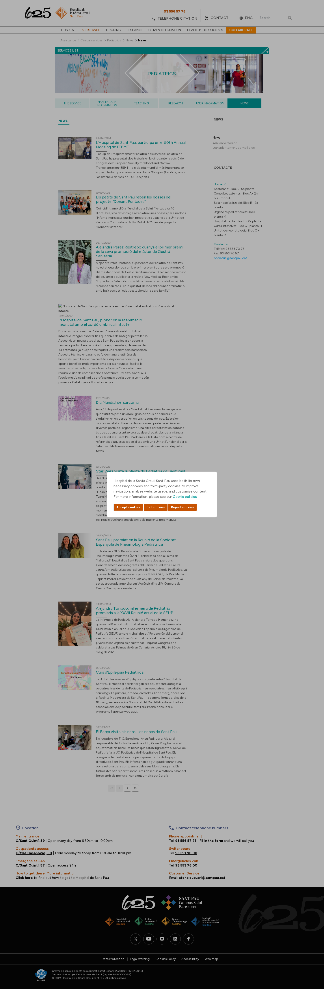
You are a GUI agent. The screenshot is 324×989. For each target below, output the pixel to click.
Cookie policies (185, 496)
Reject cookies (182, 507)
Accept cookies (128, 507)
